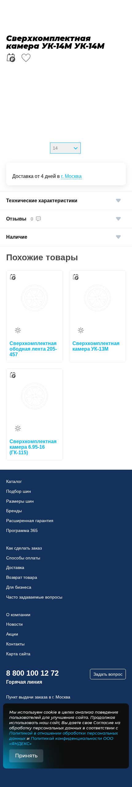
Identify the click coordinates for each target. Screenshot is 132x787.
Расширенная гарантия (29, 520)
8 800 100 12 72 (32, 673)
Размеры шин (20, 501)
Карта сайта (18, 653)
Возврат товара (21, 577)
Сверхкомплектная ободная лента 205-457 (33, 349)
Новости (14, 624)
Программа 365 (22, 530)
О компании (18, 614)
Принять (26, 756)
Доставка (15, 567)
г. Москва (71, 176)
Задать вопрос (107, 674)
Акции (12, 634)
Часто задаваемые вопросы (34, 597)
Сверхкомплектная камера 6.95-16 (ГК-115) (33, 447)
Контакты (15, 643)
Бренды (14, 510)
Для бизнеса (18, 587)
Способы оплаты (23, 557)
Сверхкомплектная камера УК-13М (95, 346)
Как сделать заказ (24, 548)
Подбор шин (18, 491)
